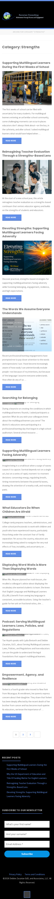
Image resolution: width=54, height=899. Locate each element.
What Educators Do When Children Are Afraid (21, 510)
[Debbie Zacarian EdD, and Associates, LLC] (23, 15)
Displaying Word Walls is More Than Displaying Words (24, 567)
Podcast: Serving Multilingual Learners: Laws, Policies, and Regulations (23, 626)
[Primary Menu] (49, 15)
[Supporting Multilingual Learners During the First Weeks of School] (38, 88)
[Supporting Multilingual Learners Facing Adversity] (38, 460)
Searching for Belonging (20, 398)
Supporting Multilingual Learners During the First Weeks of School (26, 65)
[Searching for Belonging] (38, 403)
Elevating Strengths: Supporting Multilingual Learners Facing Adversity (25, 232)
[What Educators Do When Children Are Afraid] (38, 517)
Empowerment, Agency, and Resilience (23, 677)
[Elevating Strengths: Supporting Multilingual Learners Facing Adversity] (38, 258)
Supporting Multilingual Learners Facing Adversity (26, 453)
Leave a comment (15, 100)
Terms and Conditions (35, 874)
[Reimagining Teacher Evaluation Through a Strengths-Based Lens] (38, 177)
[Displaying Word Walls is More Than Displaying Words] (39, 574)
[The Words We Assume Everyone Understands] (38, 334)
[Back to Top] (27, 894)
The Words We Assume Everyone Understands (26, 311)
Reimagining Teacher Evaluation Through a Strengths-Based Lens (26, 154)
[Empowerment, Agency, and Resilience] (39, 684)
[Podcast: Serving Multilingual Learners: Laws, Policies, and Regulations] (38, 635)
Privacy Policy (15, 874)
